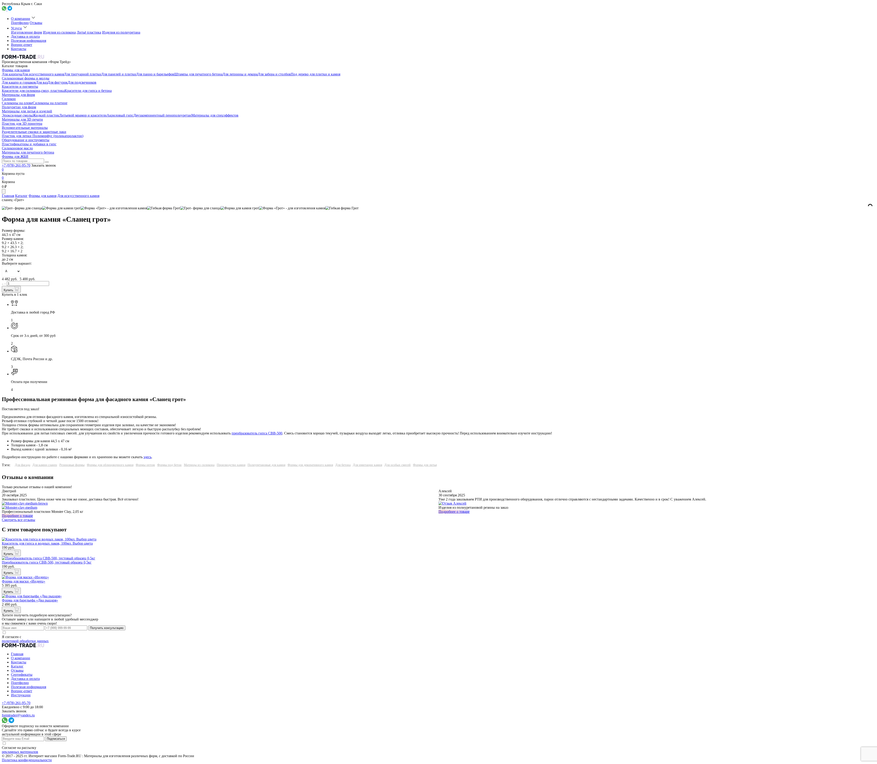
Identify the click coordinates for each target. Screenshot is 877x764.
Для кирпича (12, 74)
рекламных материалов (20, 752)
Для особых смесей (397, 465)
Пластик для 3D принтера (22, 123)
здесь (147, 457)
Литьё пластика (89, 32)
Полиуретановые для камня (266, 465)
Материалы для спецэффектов (214, 115)
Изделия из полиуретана (121, 32)
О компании (20, 19)
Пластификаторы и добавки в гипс (29, 144)
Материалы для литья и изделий (27, 111)
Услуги (16, 28)
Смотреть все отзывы (18, 520)
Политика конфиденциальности (27, 760)
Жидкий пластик (46, 115)
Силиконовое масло (17, 148)
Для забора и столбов (274, 74)
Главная (8, 196)
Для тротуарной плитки (82, 74)
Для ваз (42, 82)
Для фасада (22, 465)
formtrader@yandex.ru (18, 715)
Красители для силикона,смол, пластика (33, 91)
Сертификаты (21, 674)
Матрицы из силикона (199, 465)
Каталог (21, 196)
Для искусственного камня (43, 74)
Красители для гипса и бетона (88, 91)
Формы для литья (425, 465)
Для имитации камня (367, 465)
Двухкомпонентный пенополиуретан (162, 115)
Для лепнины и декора (240, 74)
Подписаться (56, 738)
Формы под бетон (169, 465)
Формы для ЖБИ (15, 156)
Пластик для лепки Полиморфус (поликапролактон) (42, 136)
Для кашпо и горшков (19, 82)
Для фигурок (58, 82)
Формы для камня (16, 70)
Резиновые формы (72, 465)
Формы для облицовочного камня (110, 465)
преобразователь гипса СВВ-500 (257, 433)
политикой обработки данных (25, 641)
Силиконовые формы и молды (25, 78)
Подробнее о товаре (17, 516)
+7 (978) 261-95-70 (16, 165)
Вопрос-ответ (21, 45)
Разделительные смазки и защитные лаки (34, 132)
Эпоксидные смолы (17, 115)
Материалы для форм (18, 95)
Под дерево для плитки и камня (315, 74)
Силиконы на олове (17, 103)
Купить (9, 290)
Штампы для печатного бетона (198, 74)
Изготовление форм (26, 32)
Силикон (9, 99)
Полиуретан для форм (19, 107)
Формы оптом (145, 465)
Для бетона (343, 465)
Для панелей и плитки (118, 74)
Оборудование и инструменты (25, 140)
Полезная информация (28, 41)
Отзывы (36, 23)
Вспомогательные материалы (25, 128)
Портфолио (20, 23)
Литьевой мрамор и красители (83, 115)
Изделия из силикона (59, 32)
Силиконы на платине (50, 103)
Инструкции (21, 695)
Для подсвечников (82, 82)
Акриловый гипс (120, 115)
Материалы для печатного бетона (28, 152)
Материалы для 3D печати (22, 119)
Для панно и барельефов (155, 74)
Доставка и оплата (25, 36)
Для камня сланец (44, 465)
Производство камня (231, 465)
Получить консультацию (107, 628)
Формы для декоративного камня (310, 465)
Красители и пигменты (20, 86)
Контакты (18, 49)
